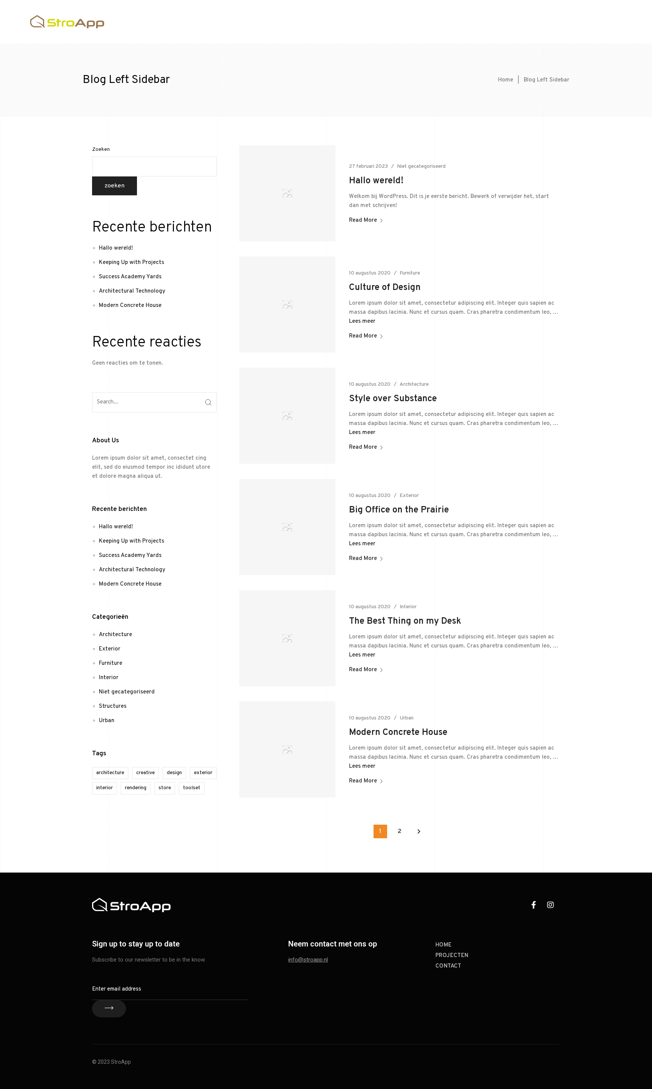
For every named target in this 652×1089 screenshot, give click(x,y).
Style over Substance (393, 399)
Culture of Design (385, 287)
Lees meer (362, 321)
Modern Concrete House (130, 305)
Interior (108, 677)
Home (538, 21)
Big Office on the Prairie (399, 510)
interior (104, 788)
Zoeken (101, 150)
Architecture (115, 634)
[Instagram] (550, 905)
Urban (106, 720)
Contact (611, 21)
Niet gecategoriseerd (127, 692)
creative (145, 773)
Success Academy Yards (130, 277)
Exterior (109, 649)
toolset (191, 788)
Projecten (573, 21)
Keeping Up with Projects (131, 262)
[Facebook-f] (533, 905)
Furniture (110, 663)
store (164, 788)
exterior (203, 773)
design (174, 773)
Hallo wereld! (116, 248)
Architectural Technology (132, 291)
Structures (112, 706)
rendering (135, 788)
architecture (110, 773)
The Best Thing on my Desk (405, 621)
